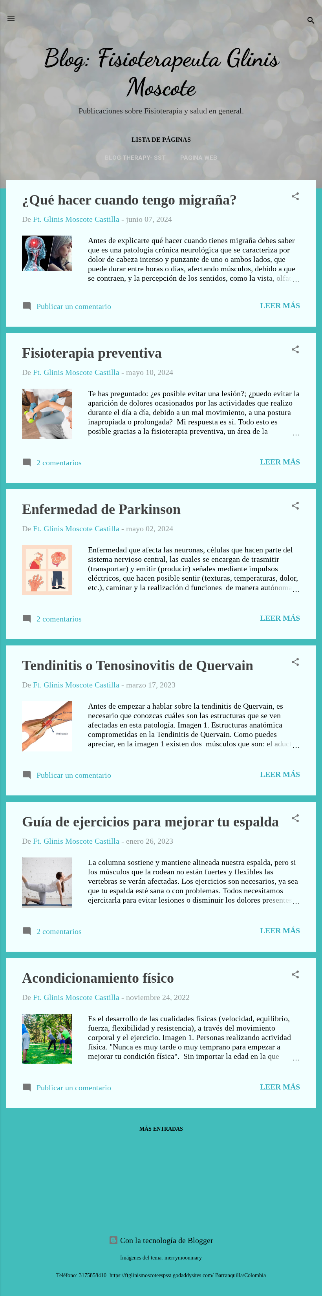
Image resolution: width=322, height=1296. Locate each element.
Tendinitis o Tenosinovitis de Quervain (137, 665)
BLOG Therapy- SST (135, 157)
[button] (295, 197)
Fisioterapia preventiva (92, 353)
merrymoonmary (183, 1258)
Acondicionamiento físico (98, 978)
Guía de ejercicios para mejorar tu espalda (150, 822)
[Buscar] (311, 21)
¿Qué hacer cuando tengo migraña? (129, 200)
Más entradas (161, 1129)
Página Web (198, 157)
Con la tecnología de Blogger (165, 1240)
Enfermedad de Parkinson (101, 509)
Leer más (280, 305)
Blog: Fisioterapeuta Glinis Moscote (161, 72)
